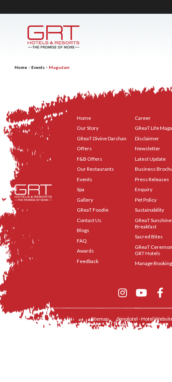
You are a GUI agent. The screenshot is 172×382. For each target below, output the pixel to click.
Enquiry (143, 189)
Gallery (85, 200)
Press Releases (152, 179)
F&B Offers (89, 159)
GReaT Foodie (93, 210)
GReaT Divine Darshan (101, 138)
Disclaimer (147, 138)
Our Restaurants (95, 169)
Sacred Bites (149, 236)
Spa (80, 189)
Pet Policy (146, 200)
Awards (85, 251)
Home (21, 67)
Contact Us (89, 220)
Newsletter (147, 148)
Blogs (83, 230)
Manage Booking (153, 263)
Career (143, 118)
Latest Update (150, 159)
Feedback (88, 261)
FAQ (82, 241)
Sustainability (149, 210)
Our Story (88, 128)
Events (38, 67)
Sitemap (100, 319)
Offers (84, 148)
